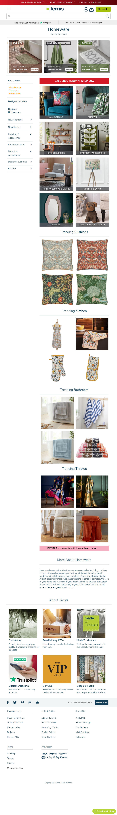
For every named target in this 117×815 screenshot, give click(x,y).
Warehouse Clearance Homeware (15, 90)
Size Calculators (49, 717)
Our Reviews (82, 727)
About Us (80, 717)
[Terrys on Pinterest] (22, 703)
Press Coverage (83, 722)
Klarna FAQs (13, 737)
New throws (14, 127)
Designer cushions (17, 101)
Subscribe (80, 737)
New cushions (15, 119)
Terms (10, 758)
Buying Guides (48, 732)
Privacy (10, 763)
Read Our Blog (48, 737)
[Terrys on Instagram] (30, 703)
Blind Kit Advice (49, 722)
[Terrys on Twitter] (15, 703)
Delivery (11, 732)
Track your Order (15, 722)
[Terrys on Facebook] (8, 703)
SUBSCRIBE (101, 702)
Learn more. (90, 548)
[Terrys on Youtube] (37, 703)
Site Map (11, 753)
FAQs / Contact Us (15, 717)
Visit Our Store (82, 732)
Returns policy (13, 727)
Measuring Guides (50, 727)
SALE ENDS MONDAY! (74, 81)
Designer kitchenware (14, 111)
